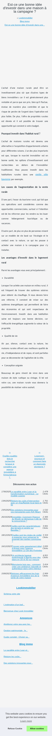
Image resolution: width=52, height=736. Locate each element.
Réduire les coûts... (12, 656)
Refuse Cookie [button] (15, 728)
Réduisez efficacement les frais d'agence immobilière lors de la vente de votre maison (25, 575)
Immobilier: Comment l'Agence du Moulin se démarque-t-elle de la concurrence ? (27, 519)
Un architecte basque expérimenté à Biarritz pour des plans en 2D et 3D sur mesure (26, 557)
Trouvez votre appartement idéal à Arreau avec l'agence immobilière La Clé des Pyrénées (27, 548)
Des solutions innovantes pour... (18, 663)
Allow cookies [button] (37, 728)
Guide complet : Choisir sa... (16, 637)
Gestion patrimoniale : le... (16, 630)
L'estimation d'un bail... (14, 604)
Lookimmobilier (26, 18)
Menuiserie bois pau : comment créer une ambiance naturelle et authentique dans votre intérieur (26, 566)
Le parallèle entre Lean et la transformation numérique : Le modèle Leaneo (24, 494)
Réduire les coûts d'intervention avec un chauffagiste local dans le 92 (26, 503)
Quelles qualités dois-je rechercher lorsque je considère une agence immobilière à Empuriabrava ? (10, 467)
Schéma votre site (12, 594)
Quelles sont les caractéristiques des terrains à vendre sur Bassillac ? (25, 528)
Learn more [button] (26, 721)
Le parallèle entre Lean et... (16, 650)
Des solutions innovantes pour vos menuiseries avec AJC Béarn (26, 511)
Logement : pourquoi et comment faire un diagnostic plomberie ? (39, 461)
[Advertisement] (26, 54)
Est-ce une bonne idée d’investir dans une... (25, 25)
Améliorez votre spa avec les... (18, 624)
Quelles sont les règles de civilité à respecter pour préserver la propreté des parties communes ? (27, 538)
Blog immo (25, 21)
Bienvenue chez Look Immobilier (18, 611)
